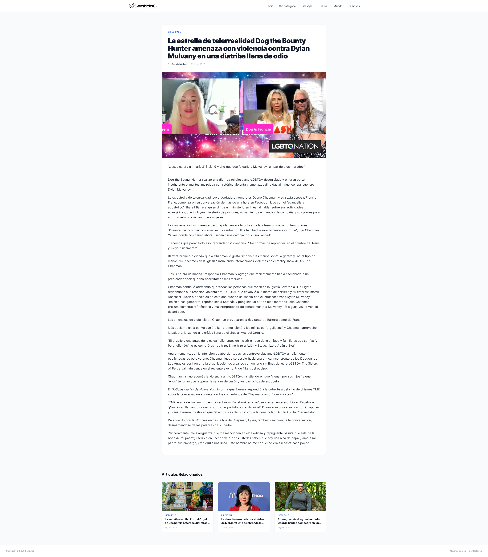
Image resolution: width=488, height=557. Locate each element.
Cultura (323, 6)
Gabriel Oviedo (180, 64)
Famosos (354, 6)
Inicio (270, 6)
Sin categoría (287, 6)
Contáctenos (475, 551)
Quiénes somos (458, 551)
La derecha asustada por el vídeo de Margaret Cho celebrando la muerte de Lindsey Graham (242, 523)
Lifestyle (307, 6)
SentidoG (30, 551)
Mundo (338, 6)
